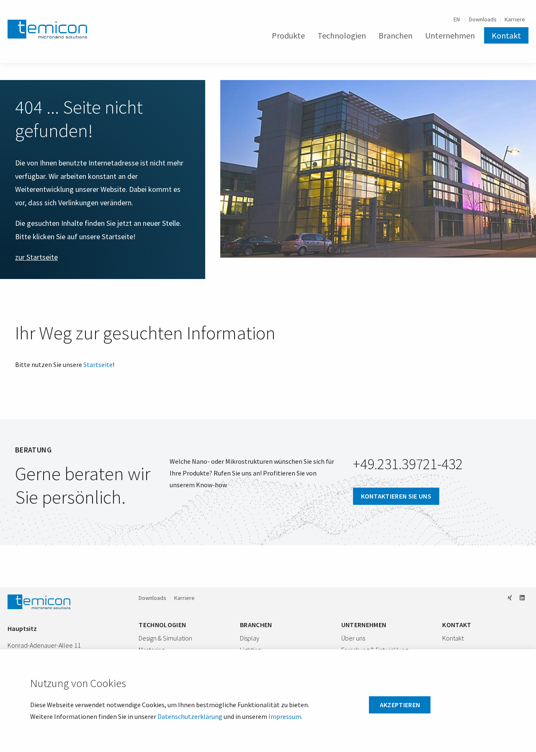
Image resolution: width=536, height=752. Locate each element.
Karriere (515, 19)
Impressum (284, 716)
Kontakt (506, 35)
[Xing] (510, 598)
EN (457, 19)
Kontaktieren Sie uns (396, 496)
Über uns (353, 638)
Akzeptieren (400, 704)
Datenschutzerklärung (189, 716)
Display (249, 638)
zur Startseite (36, 257)
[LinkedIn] (522, 598)
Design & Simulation (165, 638)
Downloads (483, 19)
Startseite (98, 364)
